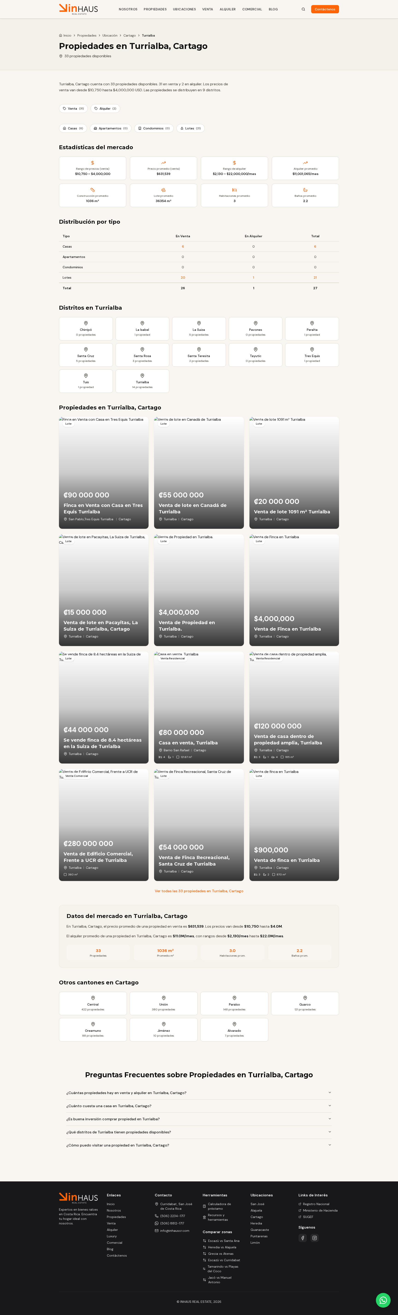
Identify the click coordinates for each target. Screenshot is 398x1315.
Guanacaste (260, 1230)
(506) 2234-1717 (172, 1216)
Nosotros (128, 9)
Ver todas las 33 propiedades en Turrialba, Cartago (199, 891)
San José (257, 1204)
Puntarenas (259, 1236)
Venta (207, 9)
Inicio (67, 35)
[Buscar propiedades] (303, 9)
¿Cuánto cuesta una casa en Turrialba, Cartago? (108, 1105)
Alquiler (228, 9)
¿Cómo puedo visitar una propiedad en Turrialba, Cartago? (117, 1145)
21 (315, 277)
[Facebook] (302, 1238)
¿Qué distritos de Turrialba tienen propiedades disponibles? (118, 1132)
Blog (273, 9)
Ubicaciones (184, 9)
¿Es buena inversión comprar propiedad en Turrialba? (113, 1119)
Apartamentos (113, 128)
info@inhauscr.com (174, 1231)
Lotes (193, 128)
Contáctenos (325, 9)
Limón (255, 1243)
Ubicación (109, 35)
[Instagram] (314, 1238)
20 (183, 277)
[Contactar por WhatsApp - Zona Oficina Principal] (383, 1300)
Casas (75, 128)
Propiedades (155, 9)
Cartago (129, 35)
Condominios (156, 128)
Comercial (252, 9)
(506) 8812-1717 (172, 1223)
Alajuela (256, 1210)
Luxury (112, 1236)
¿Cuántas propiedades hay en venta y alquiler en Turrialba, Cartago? (126, 1092)
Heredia (256, 1223)
